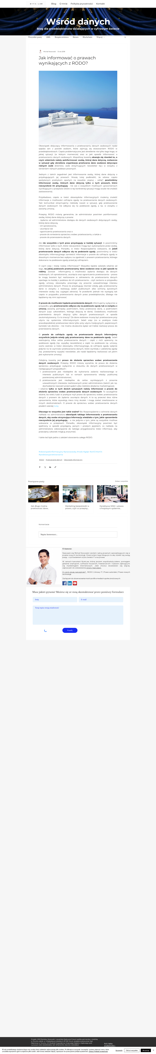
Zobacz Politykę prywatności (98, 1051)
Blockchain (87, 37)
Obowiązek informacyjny (73, 460)
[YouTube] (75, 583)
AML (48, 37)
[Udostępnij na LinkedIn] (50, 467)
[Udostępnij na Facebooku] (40, 467)
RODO (41, 460)
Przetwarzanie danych (54, 460)
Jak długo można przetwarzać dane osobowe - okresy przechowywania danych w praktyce (43, 507)
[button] (125, 37)
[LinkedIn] (70, 583)
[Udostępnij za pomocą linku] (55, 467)
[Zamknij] (153, 1050)
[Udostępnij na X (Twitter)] (45, 467)
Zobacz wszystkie (121, 481)
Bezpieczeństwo (62, 37)
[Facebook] (64, 583)
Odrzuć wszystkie (132, 1050)
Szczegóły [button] (119, 1050)
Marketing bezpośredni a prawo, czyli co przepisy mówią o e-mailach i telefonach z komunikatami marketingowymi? (77, 507)
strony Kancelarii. (93, 568)
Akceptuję (146, 1050)
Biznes (75, 37)
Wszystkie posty (35, 37)
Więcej (99, 37)
